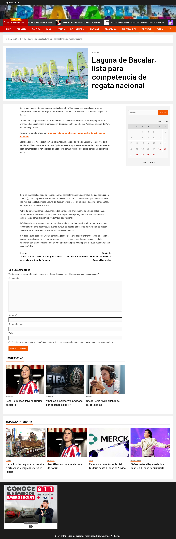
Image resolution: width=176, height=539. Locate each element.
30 (148, 154)
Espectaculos (129, 29)
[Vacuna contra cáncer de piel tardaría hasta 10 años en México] (109, 442)
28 (137, 154)
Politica (36, 29)
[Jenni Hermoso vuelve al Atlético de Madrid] (25, 379)
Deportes (21, 29)
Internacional (77, 29)
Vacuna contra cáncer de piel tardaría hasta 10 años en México (123, 23)
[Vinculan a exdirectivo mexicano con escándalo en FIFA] (65, 379)
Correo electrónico (18, 324)
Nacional (94, 29)
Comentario (14, 278)
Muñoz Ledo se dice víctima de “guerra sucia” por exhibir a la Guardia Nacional (41, 256)
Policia (61, 29)
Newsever (102, 536)
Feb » (152, 162)
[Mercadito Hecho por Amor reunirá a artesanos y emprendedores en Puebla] (25, 442)
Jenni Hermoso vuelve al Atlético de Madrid (67, 23)
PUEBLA (8, 460)
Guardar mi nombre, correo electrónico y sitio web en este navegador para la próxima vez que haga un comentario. (63, 342)
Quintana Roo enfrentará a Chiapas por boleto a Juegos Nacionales (88, 256)
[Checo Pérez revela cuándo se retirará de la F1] (105, 379)
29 (142, 154)
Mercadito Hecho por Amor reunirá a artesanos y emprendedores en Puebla (25, 467)
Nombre (13, 315)
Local (49, 29)
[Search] (170, 29)
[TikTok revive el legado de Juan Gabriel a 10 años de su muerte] (150, 442)
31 (154, 154)
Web (11, 333)
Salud (160, 29)
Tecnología (110, 29)
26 (165, 149)
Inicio (8, 29)
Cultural (146, 29)
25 (159, 149)
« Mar (143, 162)
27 (131, 154)
